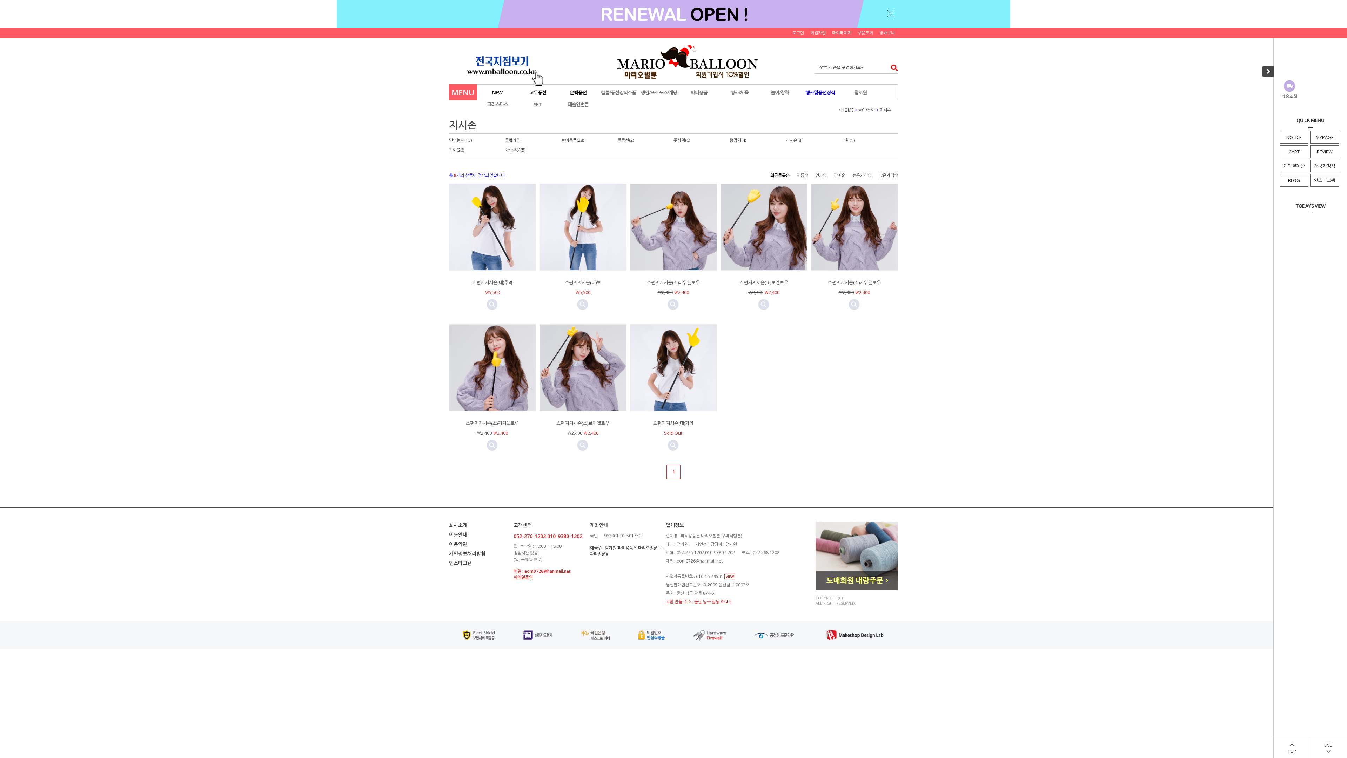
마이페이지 (841, 33)
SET (538, 104)
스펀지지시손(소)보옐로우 (763, 282)
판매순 (839, 175)
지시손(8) (794, 140)
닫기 (891, 13)
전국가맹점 (1324, 166)
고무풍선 (537, 92)
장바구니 (887, 33)
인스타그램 (1324, 180)
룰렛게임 (513, 140)
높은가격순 (862, 175)
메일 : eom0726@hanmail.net (542, 571)
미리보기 (492, 304)
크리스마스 (497, 104)
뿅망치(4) (738, 140)
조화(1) (848, 140)
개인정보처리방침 (467, 553)
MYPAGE (1325, 137)
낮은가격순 (888, 175)
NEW (497, 92)
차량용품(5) (515, 150)
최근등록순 (780, 175)
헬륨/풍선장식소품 (618, 92)
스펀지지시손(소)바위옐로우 (673, 282)
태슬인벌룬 (578, 104)
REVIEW (1325, 151)
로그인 (798, 33)
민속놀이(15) (460, 140)
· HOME (846, 110)
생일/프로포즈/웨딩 (659, 92)
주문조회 (865, 33)
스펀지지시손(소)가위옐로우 (854, 282)
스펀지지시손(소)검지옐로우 (492, 423)
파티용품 (699, 92)
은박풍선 (578, 92)
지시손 (885, 110)
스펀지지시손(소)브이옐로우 (582, 423)
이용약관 (458, 544)
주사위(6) (682, 140)
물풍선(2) (625, 140)
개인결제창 (1294, 166)
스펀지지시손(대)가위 (673, 423)
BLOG (1294, 180)
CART (1294, 151)
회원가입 (818, 33)
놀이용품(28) (572, 140)
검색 (892, 67)
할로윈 (860, 92)
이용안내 (458, 534)
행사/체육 (739, 92)
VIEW (730, 576)
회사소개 (458, 525)
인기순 (821, 175)
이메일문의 (523, 577)
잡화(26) (456, 150)
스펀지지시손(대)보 (583, 282)
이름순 (802, 175)
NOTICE (1294, 137)
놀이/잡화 (780, 92)
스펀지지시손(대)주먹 (492, 282)
